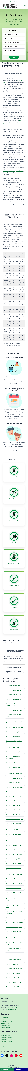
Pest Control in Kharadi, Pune (13, 888)
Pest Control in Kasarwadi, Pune (14, 778)
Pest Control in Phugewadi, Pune (14, 787)
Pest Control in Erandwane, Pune (14, 922)
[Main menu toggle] (24, 6)
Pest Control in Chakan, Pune (13, 982)
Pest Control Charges (6, 1021)
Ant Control (14, 607)
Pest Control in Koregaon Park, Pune (14, 741)
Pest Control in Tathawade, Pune (14, 874)
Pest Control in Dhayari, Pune (13, 850)
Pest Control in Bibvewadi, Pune (14, 747)
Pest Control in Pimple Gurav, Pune (13, 893)
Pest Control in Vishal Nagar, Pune (13, 949)
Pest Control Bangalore (7, 1045)
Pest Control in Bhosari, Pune (13, 977)
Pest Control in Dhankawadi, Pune (13, 768)
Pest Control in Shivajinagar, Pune (14, 727)
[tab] (14, 656)
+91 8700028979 (12, 1007)
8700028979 (14, 1)
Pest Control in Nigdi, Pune (13, 736)
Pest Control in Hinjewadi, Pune (14, 690)
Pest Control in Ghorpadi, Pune (14, 859)
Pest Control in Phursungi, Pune (14, 927)
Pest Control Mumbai (6, 1037)
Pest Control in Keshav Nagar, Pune (13, 835)
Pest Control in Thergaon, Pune (14, 878)
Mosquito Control (14, 499)
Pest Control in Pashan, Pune (13, 959)
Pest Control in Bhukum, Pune (13, 762)
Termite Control (14, 476)
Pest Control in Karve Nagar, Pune (14, 819)
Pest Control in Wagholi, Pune (13, 801)
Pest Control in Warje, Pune (13, 973)
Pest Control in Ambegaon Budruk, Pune (13, 757)
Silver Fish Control (14, 585)
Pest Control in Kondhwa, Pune (14, 810)
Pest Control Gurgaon (6, 1046)
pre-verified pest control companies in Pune (12, 122)
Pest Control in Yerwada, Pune (14, 883)
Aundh (5, 173)
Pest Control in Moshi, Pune (13, 782)
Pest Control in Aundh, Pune (13, 685)
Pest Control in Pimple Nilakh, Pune (13, 868)
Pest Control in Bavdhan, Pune (14, 710)
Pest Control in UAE (6, 1025)
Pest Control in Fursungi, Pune (14, 854)
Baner (17, 171)
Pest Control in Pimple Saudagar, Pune (14, 899)
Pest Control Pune (5, 1043)
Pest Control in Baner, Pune (13, 805)
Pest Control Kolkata (6, 1041)
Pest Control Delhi (5, 1035)
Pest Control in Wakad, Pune (13, 694)
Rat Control (14, 543)
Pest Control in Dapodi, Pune (13, 986)
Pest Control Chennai (6, 1039)
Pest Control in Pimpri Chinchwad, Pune (11, 704)
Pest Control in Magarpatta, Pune (14, 791)
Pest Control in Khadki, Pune (13, 863)
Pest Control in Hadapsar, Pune (14, 699)
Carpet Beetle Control (14, 563)
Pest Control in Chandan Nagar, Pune (14, 715)
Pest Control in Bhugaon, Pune (14, 752)
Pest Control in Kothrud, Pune (13, 796)
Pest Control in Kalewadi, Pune (14, 773)
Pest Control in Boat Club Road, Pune (14, 721)
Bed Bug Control (14, 629)
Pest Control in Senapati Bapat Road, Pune (14, 912)
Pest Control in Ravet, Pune (13, 918)
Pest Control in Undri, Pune (13, 829)
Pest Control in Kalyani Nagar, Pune (13, 824)
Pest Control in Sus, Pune (12, 964)
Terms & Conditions (6, 1027)
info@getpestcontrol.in (10, 1009)
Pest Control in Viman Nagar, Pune (13, 906)
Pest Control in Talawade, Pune (14, 937)
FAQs (2, 1019)
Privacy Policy (4, 1017)
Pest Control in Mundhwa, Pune (14, 840)
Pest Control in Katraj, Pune (13, 814)
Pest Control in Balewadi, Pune (14, 968)
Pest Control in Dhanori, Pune (13, 845)
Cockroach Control (14, 520)
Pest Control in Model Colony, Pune (13, 932)
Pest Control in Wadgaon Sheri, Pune (14, 943)
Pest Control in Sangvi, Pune (13, 732)
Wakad (9, 173)
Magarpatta (12, 171)
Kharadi (21, 171)
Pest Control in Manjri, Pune (13, 955)
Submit (14, 57)
